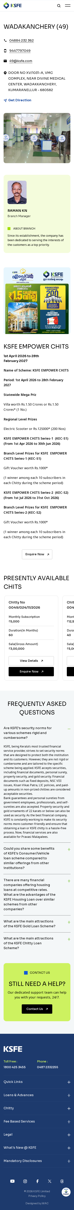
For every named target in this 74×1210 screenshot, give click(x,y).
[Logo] (13, 5)
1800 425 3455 (15, 1067)
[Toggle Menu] (67, 5)
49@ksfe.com (20, 61)
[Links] (12, 1181)
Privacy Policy (37, 1196)
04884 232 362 (21, 40)
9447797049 (20, 51)
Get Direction (19, 100)
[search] (59, 5)
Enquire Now (34, 554)
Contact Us (34, 1009)
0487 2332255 (47, 1067)
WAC (45, 1203)
